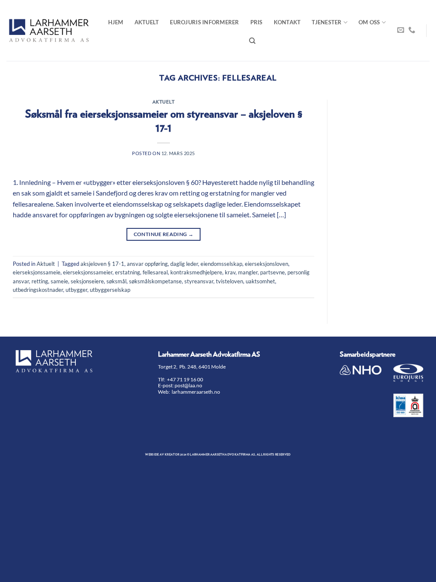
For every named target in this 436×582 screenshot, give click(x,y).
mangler (248, 272)
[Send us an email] (400, 30)
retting (40, 281)
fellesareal (155, 272)
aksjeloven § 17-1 (102, 263)
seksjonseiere (87, 281)
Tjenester (326, 22)
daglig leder (184, 263)
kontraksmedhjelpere (196, 272)
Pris (256, 22)
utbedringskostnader (38, 289)
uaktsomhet (260, 281)
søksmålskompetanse (155, 281)
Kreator (172, 454)
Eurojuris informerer (204, 22)
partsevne (272, 272)
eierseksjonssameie (36, 272)
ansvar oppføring (147, 263)
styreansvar (198, 281)
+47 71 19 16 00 (185, 379)
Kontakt (287, 22)
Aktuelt (147, 22)
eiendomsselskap (221, 263)
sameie (59, 281)
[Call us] (411, 30)
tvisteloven (229, 281)
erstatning (127, 272)
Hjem (115, 22)
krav (230, 272)
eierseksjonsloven (266, 263)
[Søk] (252, 41)
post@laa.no (189, 385)
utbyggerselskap (110, 289)
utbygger (76, 289)
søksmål (116, 281)
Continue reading (164, 234)
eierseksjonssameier (87, 272)
